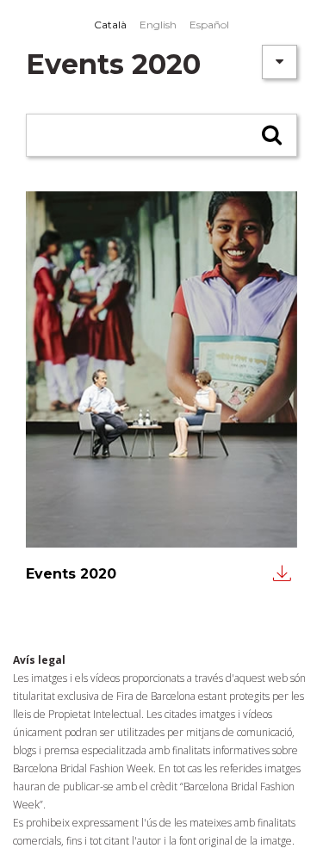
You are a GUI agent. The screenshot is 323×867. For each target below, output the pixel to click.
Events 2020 (71, 573)
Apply (273, 142)
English (158, 24)
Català (110, 24)
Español (209, 24)
